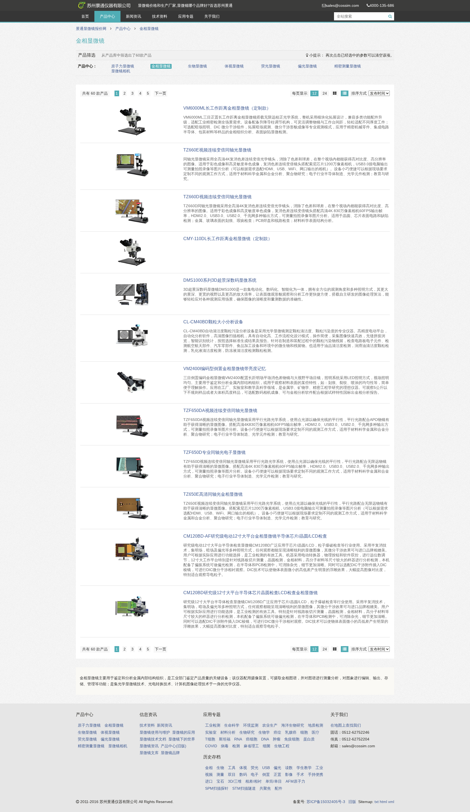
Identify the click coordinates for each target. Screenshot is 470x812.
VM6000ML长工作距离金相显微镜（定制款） (227, 108)
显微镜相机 (120, 71)
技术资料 (159, 16)
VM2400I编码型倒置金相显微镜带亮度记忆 (224, 368)
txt (377, 801)
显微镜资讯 (149, 746)
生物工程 (281, 746)
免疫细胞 (291, 739)
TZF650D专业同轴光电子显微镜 (214, 452)
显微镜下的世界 (181, 739)
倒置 (266, 774)
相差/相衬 (253, 781)
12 (314, 93)
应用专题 (185, 16)
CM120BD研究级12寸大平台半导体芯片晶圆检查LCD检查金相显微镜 (250, 592)
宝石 (220, 781)
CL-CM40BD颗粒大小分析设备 (213, 322)
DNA (265, 739)
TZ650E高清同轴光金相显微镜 (213, 494)
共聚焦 (265, 788)
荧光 (254, 767)
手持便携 (315, 774)
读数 (289, 767)
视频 (209, 774)
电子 (254, 774)
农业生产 (269, 725)
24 (325, 93)
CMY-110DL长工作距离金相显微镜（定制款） (227, 238)
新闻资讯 (133, 16)
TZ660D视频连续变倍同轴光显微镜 (217, 196)
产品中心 (107, 16)
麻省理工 (251, 746)
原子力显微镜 (122, 66)
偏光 (277, 767)
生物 (220, 767)
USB (266, 767)
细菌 (266, 746)
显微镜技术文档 (153, 739)
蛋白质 (309, 739)
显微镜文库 (149, 753)
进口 (209, 781)
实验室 (211, 732)
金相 (209, 767)
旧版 (352, 801)
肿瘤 (276, 739)
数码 (243, 774)
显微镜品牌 (170, 753)
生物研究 (247, 732)
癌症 (277, 732)
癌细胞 (251, 739)
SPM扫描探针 (216, 788)
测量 (220, 774)
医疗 (315, 732)
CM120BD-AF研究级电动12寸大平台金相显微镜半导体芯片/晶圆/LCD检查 (255, 536)
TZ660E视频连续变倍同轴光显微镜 (217, 150)
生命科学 (231, 725)
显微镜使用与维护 (155, 732)
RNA (238, 739)
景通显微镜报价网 (103, 5)
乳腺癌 (290, 732)
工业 (319, 767)
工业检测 (212, 725)
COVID (211, 746)
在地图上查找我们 (345, 725)
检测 (236, 746)
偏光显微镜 (307, 66)
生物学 (264, 732)
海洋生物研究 (292, 725)
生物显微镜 (197, 66)
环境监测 (250, 725)
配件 (278, 788)
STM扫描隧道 (244, 788)
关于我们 (211, 16)
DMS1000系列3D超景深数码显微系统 (219, 280)
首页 (85, 16)
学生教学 (304, 767)
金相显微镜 (149, 28)
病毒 (224, 746)
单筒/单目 (273, 781)
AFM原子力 (295, 781)
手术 (300, 774)
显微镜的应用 (183, 732)
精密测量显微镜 (347, 66)
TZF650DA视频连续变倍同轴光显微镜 (220, 410)
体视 (243, 767)
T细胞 (210, 739)
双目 (232, 774)
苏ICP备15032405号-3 (326, 801)
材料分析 (228, 732)
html (383, 801)
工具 (232, 767)
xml (391, 801)
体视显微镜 (234, 66)
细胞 (304, 732)
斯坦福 (224, 739)
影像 (289, 774)
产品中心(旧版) (173, 746)
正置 (277, 774)
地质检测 (315, 725)
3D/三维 (235, 781)
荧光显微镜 (270, 66)
